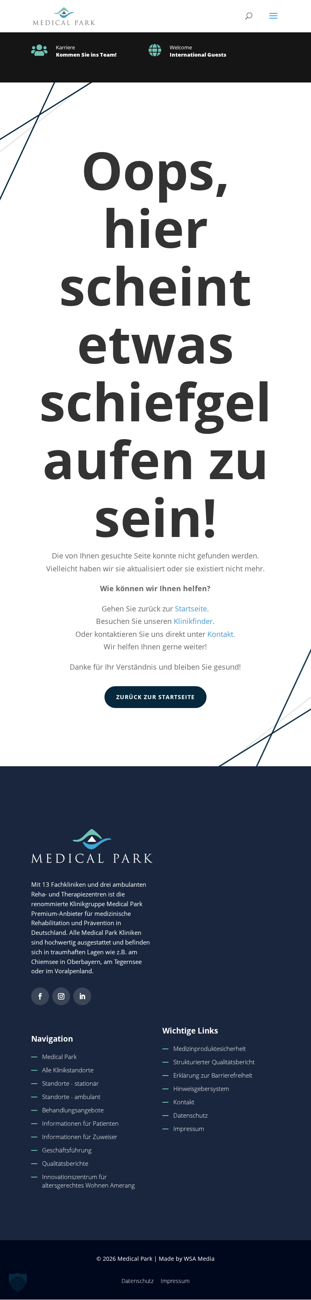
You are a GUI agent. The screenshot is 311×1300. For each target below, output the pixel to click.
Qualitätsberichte (65, 1163)
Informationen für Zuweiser (79, 1137)
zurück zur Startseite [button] (155, 697)
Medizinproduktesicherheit (209, 1048)
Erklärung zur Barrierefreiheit (212, 1075)
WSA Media (199, 1258)
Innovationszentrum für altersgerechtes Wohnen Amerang (88, 1181)
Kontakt (183, 1102)
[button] (273, 21)
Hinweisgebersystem (201, 1088)
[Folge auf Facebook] (40, 996)
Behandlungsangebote (73, 1110)
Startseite (191, 608)
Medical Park (59, 1057)
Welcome (181, 47)
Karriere (65, 47)
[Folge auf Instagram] (61, 996)
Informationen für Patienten (80, 1123)
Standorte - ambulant (71, 1097)
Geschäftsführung (67, 1150)
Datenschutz (190, 1115)
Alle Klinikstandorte (68, 1070)
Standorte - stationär (70, 1083)
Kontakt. (221, 634)
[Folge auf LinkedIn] (82, 996)
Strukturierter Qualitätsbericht (214, 1062)
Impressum (188, 1129)
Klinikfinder (193, 621)
